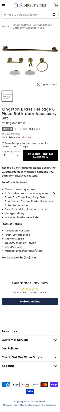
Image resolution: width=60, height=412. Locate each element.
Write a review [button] (30, 301)
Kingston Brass (16, 123)
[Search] (54, 15)
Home (5, 26)
